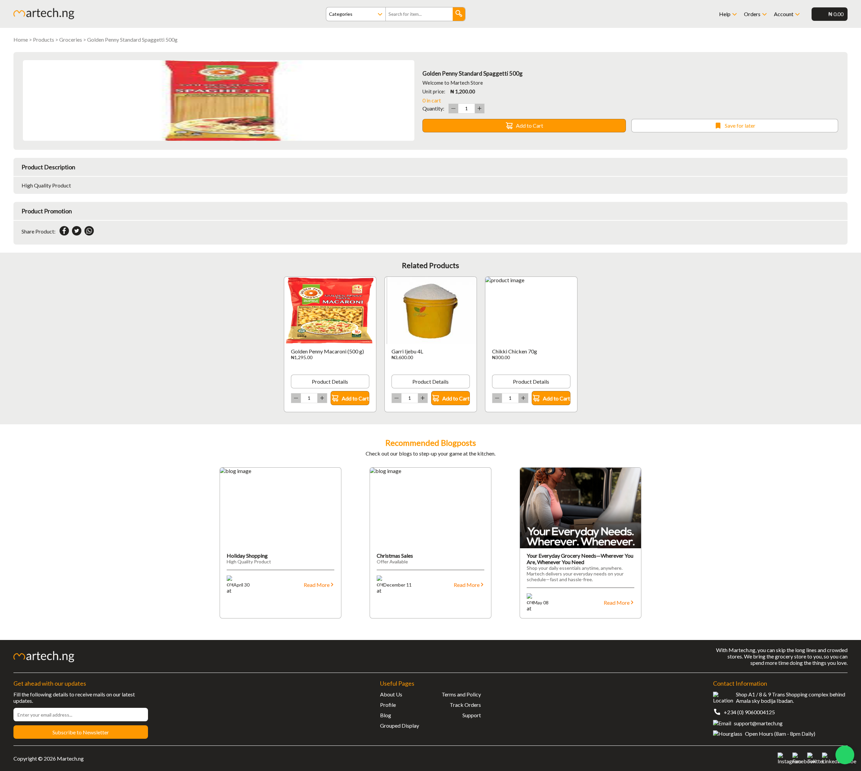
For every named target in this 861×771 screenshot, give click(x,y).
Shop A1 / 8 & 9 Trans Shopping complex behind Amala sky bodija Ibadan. (790, 697)
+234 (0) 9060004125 (749, 712)
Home (20, 39)
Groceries (70, 39)
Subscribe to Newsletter (80, 732)
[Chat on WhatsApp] (844, 754)
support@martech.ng (758, 723)
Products (43, 39)
